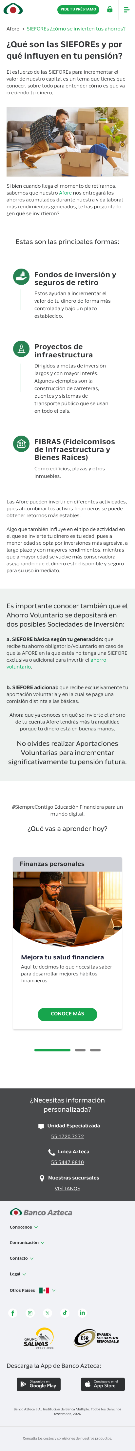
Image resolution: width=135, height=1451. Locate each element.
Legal (15, 1274)
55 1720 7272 (67, 1137)
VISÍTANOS (67, 1189)
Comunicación (25, 1243)
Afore (13, 29)
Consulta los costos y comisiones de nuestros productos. (67, 1439)
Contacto (19, 1259)
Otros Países (23, 1290)
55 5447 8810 (67, 1163)
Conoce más (67, 1014)
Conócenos (21, 1228)
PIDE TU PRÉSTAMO (78, 9)
